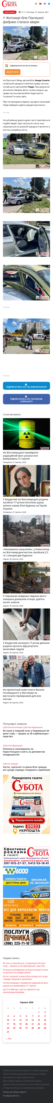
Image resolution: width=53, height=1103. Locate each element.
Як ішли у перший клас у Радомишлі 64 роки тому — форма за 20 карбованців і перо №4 (26, 733)
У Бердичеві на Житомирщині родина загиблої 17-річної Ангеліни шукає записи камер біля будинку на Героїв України (25, 504)
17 (8, 1024)
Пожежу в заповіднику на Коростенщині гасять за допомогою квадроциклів (24, 751)
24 (8, 1028)
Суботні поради (10, 763)
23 (45, 1024)
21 (33, 1024)
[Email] (36, 4)
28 (33, 1028)
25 (14, 1028)
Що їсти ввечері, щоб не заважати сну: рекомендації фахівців (21, 991)
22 (39, 1024)
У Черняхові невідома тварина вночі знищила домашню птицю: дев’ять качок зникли (24, 599)
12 (20, 1020)
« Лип (9, 1038)
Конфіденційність (11, 1095)
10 (8, 1020)
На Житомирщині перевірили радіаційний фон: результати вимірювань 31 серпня (20, 455)
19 (20, 1024)
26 (20, 1028)
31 (8, 1032)
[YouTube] (40, 4)
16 (45, 1020)
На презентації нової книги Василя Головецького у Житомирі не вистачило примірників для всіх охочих (23, 694)
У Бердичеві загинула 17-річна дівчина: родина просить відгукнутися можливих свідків (26, 646)
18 (14, 1024)
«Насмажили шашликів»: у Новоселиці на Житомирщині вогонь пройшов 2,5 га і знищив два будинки (26, 552)
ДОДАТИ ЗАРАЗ (13, 72)
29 (39, 1028)
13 (26, 1020)
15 (39, 1020)
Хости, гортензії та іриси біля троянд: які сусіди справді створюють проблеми (26, 768)
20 (26, 1024)
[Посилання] (9, 3)
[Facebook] (45, 4)
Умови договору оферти (14, 1092)
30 (45, 1028)
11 (14, 1020)
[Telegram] (49, 4)
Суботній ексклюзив (12, 727)
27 (26, 1028)
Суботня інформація (32, 727)
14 (33, 1020)
